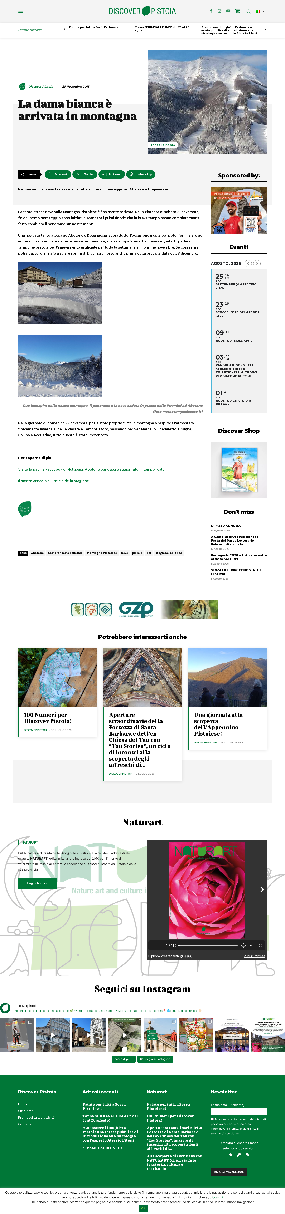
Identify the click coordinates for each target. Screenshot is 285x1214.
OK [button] (143, 1208)
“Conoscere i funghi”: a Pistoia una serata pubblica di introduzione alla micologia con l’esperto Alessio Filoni (228, 30)
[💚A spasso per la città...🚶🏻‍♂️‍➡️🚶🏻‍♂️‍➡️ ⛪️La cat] (89, 1035)
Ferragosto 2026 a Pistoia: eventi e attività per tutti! (239, 557)
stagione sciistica (168, 553)
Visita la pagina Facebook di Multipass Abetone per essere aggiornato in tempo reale (91, 469)
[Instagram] (220, 11)
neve (124, 553)
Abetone (37, 553)
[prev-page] (64, 29)
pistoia (137, 553)
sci (149, 553)
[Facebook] (211, 11)
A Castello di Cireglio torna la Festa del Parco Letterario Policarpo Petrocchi (235, 540)
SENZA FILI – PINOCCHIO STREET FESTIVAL (236, 571)
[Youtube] (228, 11)
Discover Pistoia (40, 87)
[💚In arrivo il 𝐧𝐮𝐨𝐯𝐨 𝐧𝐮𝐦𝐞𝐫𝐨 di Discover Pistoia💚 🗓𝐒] (196, 1035)
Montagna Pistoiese (102, 553)
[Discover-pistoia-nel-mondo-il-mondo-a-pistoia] (142, 11)
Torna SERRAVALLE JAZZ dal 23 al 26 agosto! (162, 28)
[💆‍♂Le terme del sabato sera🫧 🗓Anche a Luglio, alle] (232, 1035)
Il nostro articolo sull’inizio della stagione (53, 480)
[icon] (237, 12)
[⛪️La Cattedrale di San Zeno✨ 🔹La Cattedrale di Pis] (53, 1035)
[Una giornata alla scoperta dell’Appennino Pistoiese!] (227, 677)
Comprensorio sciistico (65, 553)
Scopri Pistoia (162, 145)
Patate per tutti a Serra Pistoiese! (94, 27)
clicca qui (216, 1197)
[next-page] (265, 29)
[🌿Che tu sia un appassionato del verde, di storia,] (124, 1035)
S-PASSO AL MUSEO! (226, 525)
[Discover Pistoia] (23, 86)
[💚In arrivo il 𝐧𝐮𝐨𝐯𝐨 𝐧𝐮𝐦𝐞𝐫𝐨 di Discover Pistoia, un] (17, 1035)
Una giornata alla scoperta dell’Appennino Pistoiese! (218, 724)
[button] (260, 11)
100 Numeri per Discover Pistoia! (48, 717)
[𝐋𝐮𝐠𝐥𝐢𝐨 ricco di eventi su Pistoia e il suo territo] (160, 1035)
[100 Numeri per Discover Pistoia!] (57, 677)
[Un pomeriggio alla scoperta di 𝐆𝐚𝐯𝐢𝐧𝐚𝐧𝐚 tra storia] (268, 1035)
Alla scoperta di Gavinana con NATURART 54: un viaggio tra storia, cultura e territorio (174, 1162)
